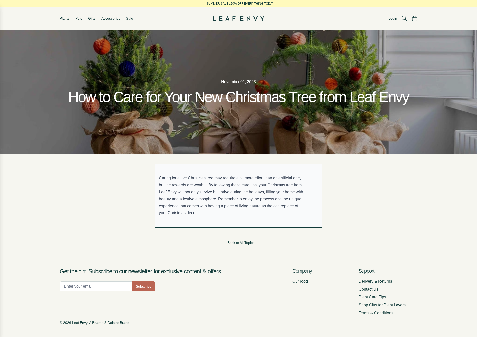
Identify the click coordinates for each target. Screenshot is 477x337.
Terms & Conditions (376, 313)
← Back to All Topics (238, 243)
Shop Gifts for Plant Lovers (382, 305)
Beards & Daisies (105, 323)
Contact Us (368, 289)
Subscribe (144, 286)
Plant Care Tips (372, 297)
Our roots (300, 281)
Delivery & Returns (375, 281)
